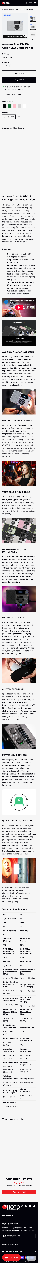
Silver (19, 106)
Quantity (5, 62)
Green (9, 106)
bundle (5, 112)
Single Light (9, 117)
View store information (13, 94)
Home (4, 9)
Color (7, 101)
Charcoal (4, 106)
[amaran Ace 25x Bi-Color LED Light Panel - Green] (6, 176)
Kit (19, 117)
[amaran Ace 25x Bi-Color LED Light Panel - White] (3, 178)
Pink (14, 106)
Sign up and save (10, 1224)
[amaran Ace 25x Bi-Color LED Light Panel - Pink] (8, 176)
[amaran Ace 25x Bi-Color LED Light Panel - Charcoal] (3, 176)
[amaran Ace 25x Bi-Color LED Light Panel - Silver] (11, 176)
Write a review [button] (19, 1192)
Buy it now (19, 80)
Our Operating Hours (12, 1251)
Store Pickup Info (10, 1244)
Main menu (7, 1216)
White (24, 106)
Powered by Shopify (26, 1261)
